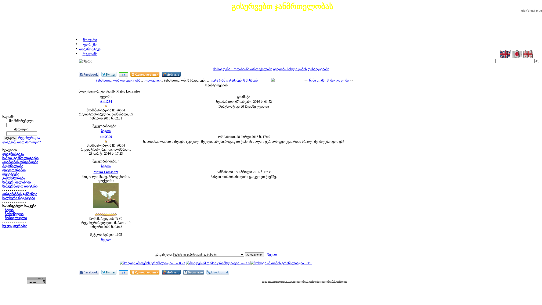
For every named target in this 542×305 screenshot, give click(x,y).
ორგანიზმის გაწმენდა (19, 194)
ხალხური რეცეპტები (18, 198)
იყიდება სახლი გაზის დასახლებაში (301, 69)
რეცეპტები (10, 174)
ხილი (9, 210)
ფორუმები (152, 80)
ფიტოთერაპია (14, 170)
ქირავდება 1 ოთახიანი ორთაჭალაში (242, 69)
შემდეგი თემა (338, 80)
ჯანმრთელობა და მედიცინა (118, 80)
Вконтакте (195, 272)
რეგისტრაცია (29, 138)
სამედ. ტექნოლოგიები (20, 158)
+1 (123, 74)
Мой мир (173, 74)
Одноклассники (146, 74)
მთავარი (90, 40)
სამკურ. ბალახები (16, 182)
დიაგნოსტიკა (90, 49)
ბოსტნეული (14, 214)
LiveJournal (219, 272)
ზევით (106, 131)
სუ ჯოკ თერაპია (14, 226)
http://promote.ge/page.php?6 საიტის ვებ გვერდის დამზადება (290, 281)
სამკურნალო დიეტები (19, 186)
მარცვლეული (16, 218)
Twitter (110, 74)
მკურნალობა (12, 166)
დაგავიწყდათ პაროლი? (21, 142)
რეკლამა (90, 54)
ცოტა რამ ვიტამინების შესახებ (234, 80)
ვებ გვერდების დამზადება (333, 281)
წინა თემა (317, 80)
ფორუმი (90, 44)
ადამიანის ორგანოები (20, 162)
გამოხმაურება (13, 178)
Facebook (90, 74)
